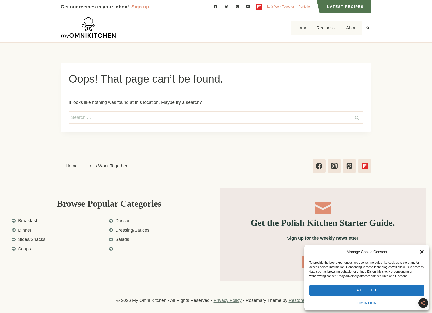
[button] (422, 251)
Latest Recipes (345, 7)
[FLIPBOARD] (258, 6)
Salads (122, 239)
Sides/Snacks (32, 239)
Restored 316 (302, 300)
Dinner (25, 230)
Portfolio (304, 6)
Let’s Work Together (280, 6)
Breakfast (27, 220)
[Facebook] (215, 6)
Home (302, 27)
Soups (24, 248)
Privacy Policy (367, 303)
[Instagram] (226, 6)
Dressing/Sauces (133, 230)
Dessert (123, 220)
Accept (367, 290)
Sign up (140, 6)
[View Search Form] (368, 28)
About (352, 27)
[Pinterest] (237, 6)
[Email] (248, 6)
